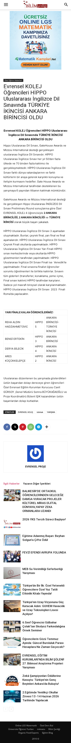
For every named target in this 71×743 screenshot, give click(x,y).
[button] (5, 4)
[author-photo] (35, 461)
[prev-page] (5, 709)
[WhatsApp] (30, 427)
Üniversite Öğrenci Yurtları (21, 729)
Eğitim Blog (47, 732)
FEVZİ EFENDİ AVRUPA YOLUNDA (44, 552)
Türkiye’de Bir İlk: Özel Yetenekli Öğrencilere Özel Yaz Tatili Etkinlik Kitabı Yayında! (43, 589)
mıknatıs (41, 729)
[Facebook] (6, 427)
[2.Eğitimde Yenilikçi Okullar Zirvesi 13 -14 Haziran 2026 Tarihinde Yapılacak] (12, 696)
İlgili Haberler (11, 483)
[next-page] (11, 709)
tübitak (40, 412)
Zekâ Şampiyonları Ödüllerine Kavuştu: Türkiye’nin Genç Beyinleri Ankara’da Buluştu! (41, 679)
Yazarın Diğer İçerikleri (36, 483)
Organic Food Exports (28, 732)
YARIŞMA (51, 412)
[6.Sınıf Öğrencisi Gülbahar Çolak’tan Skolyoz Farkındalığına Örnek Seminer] (12, 626)
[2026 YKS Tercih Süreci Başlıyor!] (12, 523)
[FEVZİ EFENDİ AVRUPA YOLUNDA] (12, 556)
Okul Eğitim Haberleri (13, 80)
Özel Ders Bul (46, 725)
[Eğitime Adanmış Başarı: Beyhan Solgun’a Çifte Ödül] (12, 540)
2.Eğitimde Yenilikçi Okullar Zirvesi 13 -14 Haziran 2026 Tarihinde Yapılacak (40, 696)
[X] (14, 427)
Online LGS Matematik (26, 725)
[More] (46, 427)
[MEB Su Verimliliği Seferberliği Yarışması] (12, 573)
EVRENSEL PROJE (35, 466)
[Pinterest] (22, 427)
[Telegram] (38, 427)
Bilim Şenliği (54, 729)
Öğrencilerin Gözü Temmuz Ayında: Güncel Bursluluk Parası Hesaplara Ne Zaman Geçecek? (43, 643)
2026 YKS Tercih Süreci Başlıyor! (44, 519)
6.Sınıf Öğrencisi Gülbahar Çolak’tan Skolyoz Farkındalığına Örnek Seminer (43, 626)
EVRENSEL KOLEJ (25, 412)
